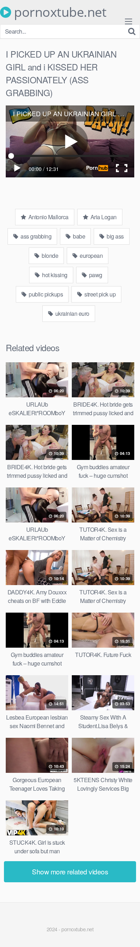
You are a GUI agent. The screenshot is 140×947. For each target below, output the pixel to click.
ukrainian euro (71, 313)
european (91, 255)
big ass (115, 236)
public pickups (45, 294)
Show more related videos (70, 871)
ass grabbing (35, 236)
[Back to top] (127, 931)
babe (78, 236)
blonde (50, 255)
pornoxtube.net (58, 12)
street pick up (99, 294)
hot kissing (54, 275)
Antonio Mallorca (48, 217)
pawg (95, 275)
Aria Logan (103, 217)
